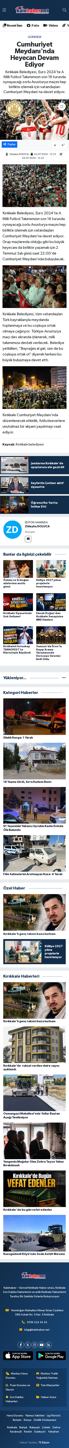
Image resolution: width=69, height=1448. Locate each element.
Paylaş (12, 144)
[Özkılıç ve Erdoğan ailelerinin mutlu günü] (18, 569)
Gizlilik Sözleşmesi (45, 1420)
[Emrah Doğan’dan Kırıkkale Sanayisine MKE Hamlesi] (51, 602)
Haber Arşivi (48, 1397)
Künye (27, 1420)
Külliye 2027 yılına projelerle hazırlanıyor (48, 583)
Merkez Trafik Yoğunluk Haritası (47, 1375)
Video (53, 25)
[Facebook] (21, 1345)
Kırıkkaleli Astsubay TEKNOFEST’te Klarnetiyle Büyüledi (17, 649)
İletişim (17, 1420)
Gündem (34, 37)
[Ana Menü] (4, 10)
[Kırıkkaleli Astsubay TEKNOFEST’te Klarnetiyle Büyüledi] (18, 635)
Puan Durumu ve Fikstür (18, 1387)
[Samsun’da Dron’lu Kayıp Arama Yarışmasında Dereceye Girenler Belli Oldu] (51, 635)
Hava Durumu (15, 1415)
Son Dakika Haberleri (15, 1399)
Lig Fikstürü (54, 1415)
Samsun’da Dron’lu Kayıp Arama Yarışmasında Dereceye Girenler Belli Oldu (49, 653)
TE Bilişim (43, 1442)
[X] (28, 1345)
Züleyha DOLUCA (19, 154)
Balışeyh (35, 1427)
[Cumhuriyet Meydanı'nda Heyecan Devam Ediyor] (34, 119)
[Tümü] (64, 678)
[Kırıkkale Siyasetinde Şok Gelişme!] (18, 602)
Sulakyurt (40, 1431)
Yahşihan (53, 1431)
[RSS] (48, 1345)
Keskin (28, 1431)
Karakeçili (16, 1431)
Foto (35, 25)
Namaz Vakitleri (35, 1415)
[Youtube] (41, 1345)
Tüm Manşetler (50, 1385)
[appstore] (18, 1356)
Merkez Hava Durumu (17, 1375)
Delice (56, 1427)
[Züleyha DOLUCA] (12, 529)
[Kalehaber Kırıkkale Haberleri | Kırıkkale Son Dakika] (33, 10)
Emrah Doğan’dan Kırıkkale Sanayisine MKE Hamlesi (49, 616)
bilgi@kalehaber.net (37, 1329)
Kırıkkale (12, 1427)
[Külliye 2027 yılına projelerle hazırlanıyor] (51, 569)
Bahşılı (23, 1427)
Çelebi (46, 1427)
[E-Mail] (28, 539)
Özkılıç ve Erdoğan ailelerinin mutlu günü (16, 583)
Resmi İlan (14, 25)
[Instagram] (34, 1345)
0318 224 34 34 (37, 1322)
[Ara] (64, 10)
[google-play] (51, 1356)
